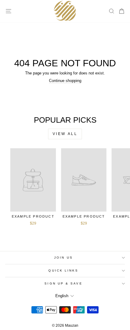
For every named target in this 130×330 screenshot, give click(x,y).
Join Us (63, 257)
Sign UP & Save (63, 283)
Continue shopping (65, 80)
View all (65, 134)
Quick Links (63, 270)
